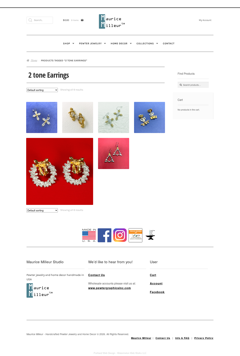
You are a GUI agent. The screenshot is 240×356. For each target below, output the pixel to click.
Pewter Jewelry (90, 43)
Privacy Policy (203, 338)
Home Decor (119, 43)
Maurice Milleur (141, 338)
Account (156, 283)
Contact (168, 43)
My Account (205, 20)
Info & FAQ (182, 338)
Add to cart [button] (41, 111)
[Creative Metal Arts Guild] (151, 235)
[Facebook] (104, 235)
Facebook (157, 292)
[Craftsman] (135, 235)
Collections (145, 43)
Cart (153, 275)
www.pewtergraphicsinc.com (109, 288)
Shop (66, 43)
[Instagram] (120, 235)
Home (34, 60)
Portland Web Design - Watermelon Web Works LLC (120, 353)
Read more (78, 111)
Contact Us (96, 275)
